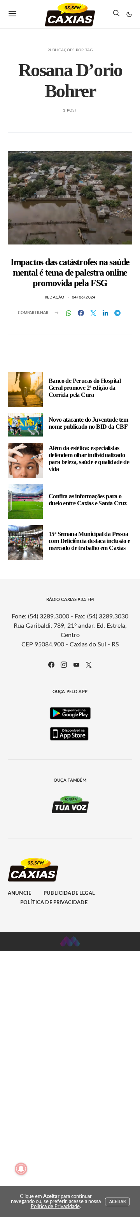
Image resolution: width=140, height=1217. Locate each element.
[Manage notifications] (21, 1169)
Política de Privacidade (54, 902)
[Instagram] (63, 665)
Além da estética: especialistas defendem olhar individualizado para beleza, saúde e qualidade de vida (89, 458)
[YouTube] (76, 665)
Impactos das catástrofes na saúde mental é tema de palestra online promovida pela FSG (70, 272)
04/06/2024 (84, 297)
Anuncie (19, 893)
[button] (129, 14)
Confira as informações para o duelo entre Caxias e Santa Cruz (87, 499)
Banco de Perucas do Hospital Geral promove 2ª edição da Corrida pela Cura (85, 387)
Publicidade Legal (69, 893)
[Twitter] (88, 665)
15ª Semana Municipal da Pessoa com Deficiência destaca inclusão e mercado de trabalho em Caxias (89, 541)
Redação (55, 297)
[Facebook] (51, 665)
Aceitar (117, 1202)
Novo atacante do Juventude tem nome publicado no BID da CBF (88, 423)
